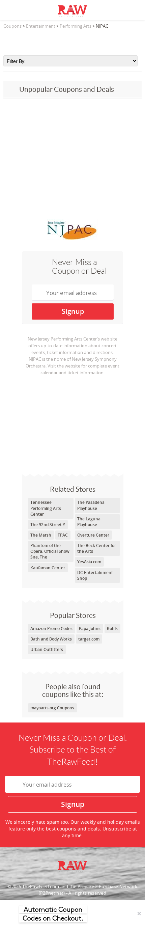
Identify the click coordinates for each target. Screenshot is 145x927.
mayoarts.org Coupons (52, 708)
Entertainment (40, 26)
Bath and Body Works (51, 639)
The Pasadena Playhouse (91, 505)
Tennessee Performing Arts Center (45, 508)
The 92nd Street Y (47, 524)
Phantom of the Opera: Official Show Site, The (49, 551)
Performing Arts (75, 26)
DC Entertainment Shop (95, 575)
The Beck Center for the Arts (96, 548)
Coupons (12, 26)
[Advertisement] (72, 40)
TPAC (63, 535)
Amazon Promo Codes (51, 628)
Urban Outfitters (46, 649)
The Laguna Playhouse (88, 521)
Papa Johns (89, 628)
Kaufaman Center (47, 568)
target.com (88, 639)
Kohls (112, 628)
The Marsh (40, 535)
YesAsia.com (89, 562)
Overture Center (93, 535)
